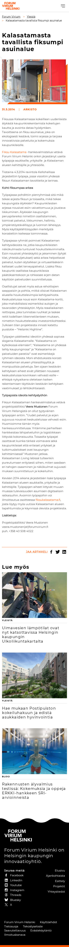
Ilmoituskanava (14, 934)
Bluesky (15, 900)
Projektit (59, 886)
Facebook (51, 552)
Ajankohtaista (55, 875)
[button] (62, 6)
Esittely (60, 881)
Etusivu (60, 870)
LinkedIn (64, 552)
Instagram (17, 890)
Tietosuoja (11, 926)
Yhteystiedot (56, 891)
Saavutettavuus (15, 930)
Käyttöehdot (48, 922)
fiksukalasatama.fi (48, 500)
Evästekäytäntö (41, 930)
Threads (15, 895)
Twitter (58, 552)
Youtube (16, 885)
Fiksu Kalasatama (14, 152)
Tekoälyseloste (33, 926)
